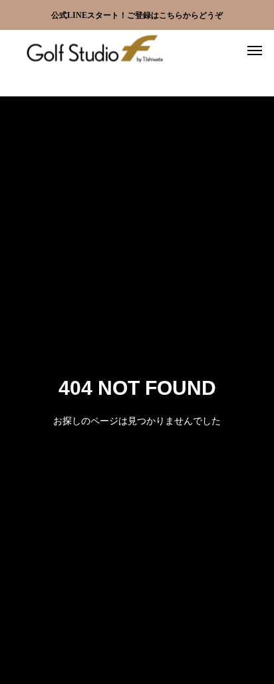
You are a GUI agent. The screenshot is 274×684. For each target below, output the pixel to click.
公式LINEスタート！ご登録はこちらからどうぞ (137, 15)
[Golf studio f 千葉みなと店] (93, 50)
